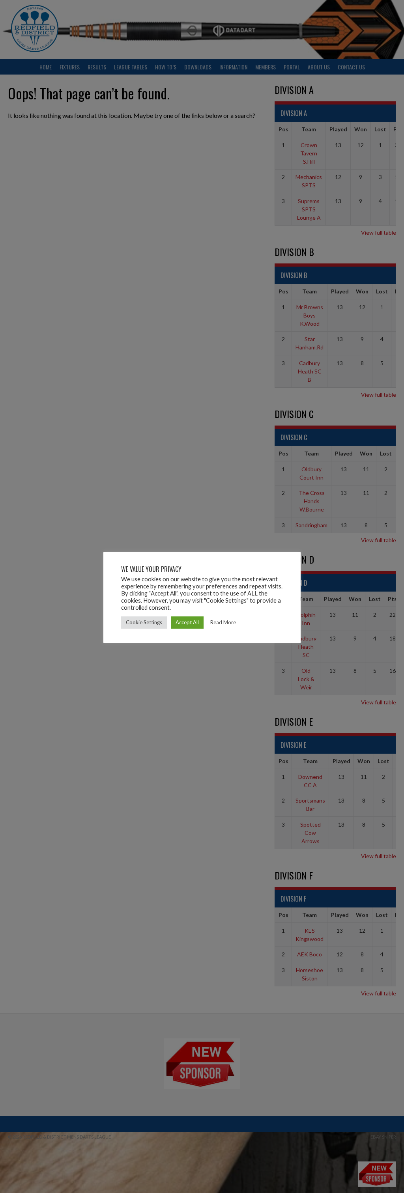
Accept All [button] (187, 622)
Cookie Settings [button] (144, 622)
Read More (223, 622)
